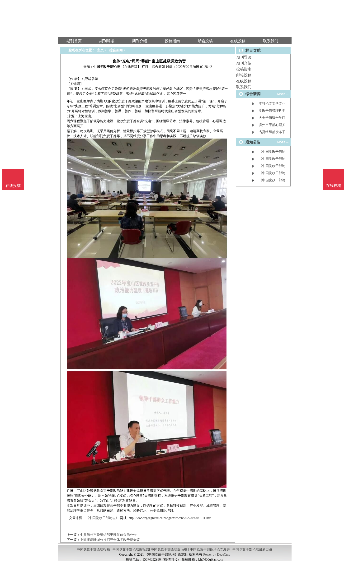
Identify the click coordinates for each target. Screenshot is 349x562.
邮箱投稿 (243, 75)
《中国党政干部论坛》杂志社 (166, 554)
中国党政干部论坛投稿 (93, 549)
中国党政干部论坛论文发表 (210, 549)
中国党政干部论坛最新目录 (252, 549)
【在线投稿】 (131, 67)
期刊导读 (243, 57)
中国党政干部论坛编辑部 (131, 549)
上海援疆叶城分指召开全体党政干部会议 (110, 540)
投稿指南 (243, 69)
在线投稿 (243, 81)
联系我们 (243, 87)
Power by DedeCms (216, 554)
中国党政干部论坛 (106, 67)
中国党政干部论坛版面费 (169, 549)
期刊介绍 (243, 63)
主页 (100, 50)
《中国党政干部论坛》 (102, 518)
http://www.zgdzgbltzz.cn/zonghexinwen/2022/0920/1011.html (170, 518)
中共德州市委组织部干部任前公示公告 (108, 535)
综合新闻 (116, 50)
